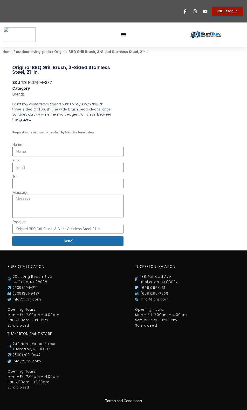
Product (19, 222)
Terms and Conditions (123, 401)
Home (7, 52)
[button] (124, 35)
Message (20, 193)
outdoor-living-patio (33, 52)
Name (17, 145)
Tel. (15, 177)
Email (16, 161)
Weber (31, 94)
